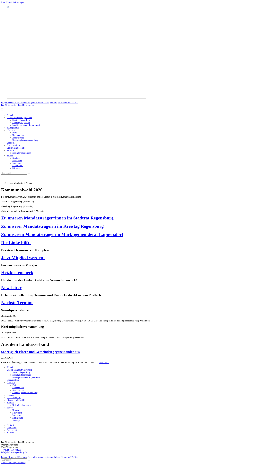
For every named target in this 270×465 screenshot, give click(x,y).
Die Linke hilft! (14, 145)
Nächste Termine (17, 302)
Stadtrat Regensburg (21, 120)
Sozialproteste (13, 127)
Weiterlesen (104, 362)
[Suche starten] (29, 173)
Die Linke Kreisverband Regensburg (17, 105)
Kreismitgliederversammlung (25, 140)
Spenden (10, 143)
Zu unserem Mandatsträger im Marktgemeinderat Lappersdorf (62, 234)
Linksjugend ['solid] (15, 148)
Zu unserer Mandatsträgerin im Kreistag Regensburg (52, 226)
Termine (10, 150)
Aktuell (10, 115)
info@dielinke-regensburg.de (14, 452)
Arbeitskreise (18, 138)
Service (10, 155)
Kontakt (16, 158)
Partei (14, 132)
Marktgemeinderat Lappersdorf (26, 125)
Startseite (11, 425)
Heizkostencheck (17, 272)
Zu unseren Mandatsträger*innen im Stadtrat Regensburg (57, 217)
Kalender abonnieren (21, 153)
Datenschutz (17, 165)
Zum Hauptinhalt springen (12, 2)
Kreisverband (18, 135)
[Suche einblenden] (2, 108)
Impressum (17, 163)
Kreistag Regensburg (21, 122)
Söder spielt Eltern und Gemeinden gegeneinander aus (40, 352)
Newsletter (17, 160)
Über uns (11, 130)
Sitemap (16, 168)
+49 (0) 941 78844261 (11, 450)
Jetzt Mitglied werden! (23, 257)
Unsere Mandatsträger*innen (19, 117)
